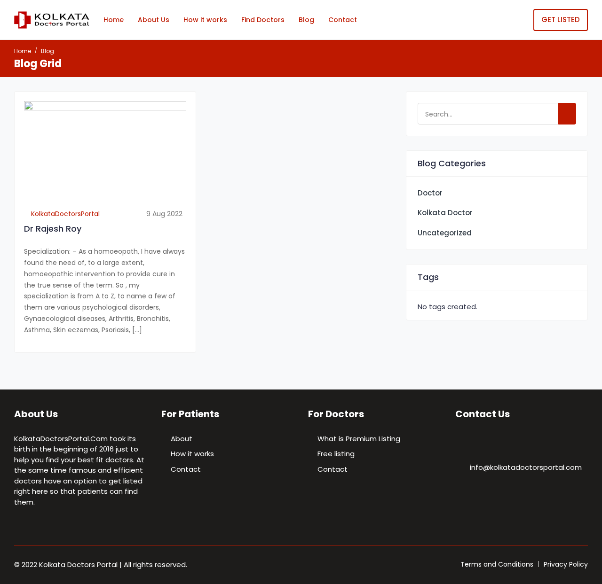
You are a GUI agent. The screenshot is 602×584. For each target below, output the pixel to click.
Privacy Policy (566, 564)
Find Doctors (263, 19)
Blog (306, 19)
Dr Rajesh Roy (52, 228)
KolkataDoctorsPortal (64, 213)
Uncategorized (445, 233)
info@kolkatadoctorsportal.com (526, 467)
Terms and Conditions (496, 564)
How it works (205, 19)
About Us (153, 19)
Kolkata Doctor (445, 213)
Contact (342, 19)
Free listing (336, 454)
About (181, 439)
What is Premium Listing (358, 439)
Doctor (430, 193)
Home (113, 19)
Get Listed (560, 19)
